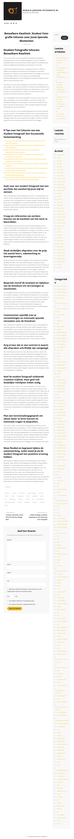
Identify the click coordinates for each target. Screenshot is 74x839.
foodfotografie (61, 391)
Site (8, 581)
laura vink (59, 574)
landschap (59, 566)
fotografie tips (60, 457)
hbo (58, 486)
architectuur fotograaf (61, 303)
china (58, 359)
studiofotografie (61, 753)
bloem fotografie (61, 341)
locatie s (28, 496)
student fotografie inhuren (10, 502)
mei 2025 (59, 199)
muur (58, 624)
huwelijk (59, 515)
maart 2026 (60, 169)
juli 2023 (59, 264)
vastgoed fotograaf (62, 779)
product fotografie (62, 702)
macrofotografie (61, 592)
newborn (59, 636)
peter (58, 670)
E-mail (9, 572)
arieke (58, 311)
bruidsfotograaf (61, 344)
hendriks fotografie (62, 489)
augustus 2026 (61, 155)
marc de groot (61, 597)
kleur (58, 551)
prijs (5, 499)
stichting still (60, 747)
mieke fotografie (61, 609)
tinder (58, 762)
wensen (6, 505)
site (58, 729)
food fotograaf (61, 386)
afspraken (14, 493)
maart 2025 (60, 205)
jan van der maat (61, 533)
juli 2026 (59, 158)
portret (59, 682)
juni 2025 (59, 196)
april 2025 (59, 202)
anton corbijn (60, 298)
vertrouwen (34, 502)
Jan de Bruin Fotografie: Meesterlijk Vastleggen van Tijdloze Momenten (62, 87)
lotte (58, 589)
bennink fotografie (62, 335)
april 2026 (59, 166)
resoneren (27, 499)
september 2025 (61, 187)
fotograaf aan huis (62, 421)
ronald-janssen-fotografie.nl (41, 10)
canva (58, 353)
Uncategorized (7, 486)
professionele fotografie (61, 720)
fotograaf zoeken (61, 439)
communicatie (22, 493)
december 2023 (61, 249)
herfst (58, 492)
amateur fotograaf (62, 286)
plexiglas (59, 676)
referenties (20, 499)
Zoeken (57, 35)
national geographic (62, 627)
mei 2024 (59, 235)
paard (58, 648)
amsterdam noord (62, 292)
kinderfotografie (61, 548)
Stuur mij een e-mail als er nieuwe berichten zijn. (22, 604)
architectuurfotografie (61, 309)
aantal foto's (7, 493)
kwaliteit (12, 496)
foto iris (59, 397)
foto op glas (60, 409)
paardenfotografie (62, 651)
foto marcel (60, 400)
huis (58, 512)
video (58, 785)
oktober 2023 (60, 255)
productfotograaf (61, 712)
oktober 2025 (60, 184)
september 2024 (61, 223)
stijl (33, 499)
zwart (58, 820)
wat (58, 800)
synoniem (59, 756)
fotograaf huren (61, 430)
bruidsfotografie (61, 347)
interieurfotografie (62, 527)
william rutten (60, 806)
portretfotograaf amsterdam (59, 692)
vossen (59, 794)
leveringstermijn (20, 496)
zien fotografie (61, 815)
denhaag (59, 371)
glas (58, 474)
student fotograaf (39, 499)
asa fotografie (60, 314)
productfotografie (61, 715)
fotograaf (59, 418)
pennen (59, 662)
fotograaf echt (60, 424)
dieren (58, 377)
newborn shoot (61, 642)
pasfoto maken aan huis (61, 659)
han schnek (60, 480)
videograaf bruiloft (62, 791)
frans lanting (60, 468)
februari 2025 (60, 208)
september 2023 (61, 258)
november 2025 (61, 181)
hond (58, 506)
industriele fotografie (62, 521)
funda (58, 471)
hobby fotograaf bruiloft (61, 500)
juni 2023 (59, 267)
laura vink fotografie (62, 577)
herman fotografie (62, 495)
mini (58, 612)
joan (58, 536)
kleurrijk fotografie (62, 554)
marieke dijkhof (61, 600)
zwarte (58, 823)
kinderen (59, 545)
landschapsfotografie (61, 571)
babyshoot (60, 320)
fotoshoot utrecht (61, 460)
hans (58, 483)
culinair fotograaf (61, 362)
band (58, 323)
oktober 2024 (60, 220)
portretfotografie (61, 696)
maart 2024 (60, 241)
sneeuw (59, 732)
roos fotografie (61, 726)
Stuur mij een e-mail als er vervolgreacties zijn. (21, 601)
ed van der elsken (61, 383)
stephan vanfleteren (62, 744)
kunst (58, 563)
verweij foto (60, 782)
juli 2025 (59, 193)
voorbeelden (42, 502)
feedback (6, 496)
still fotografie (60, 750)
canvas (58, 356)
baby (58, 317)
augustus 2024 (61, 226)
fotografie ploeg (61, 451)
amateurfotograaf (61, 289)
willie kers (59, 809)
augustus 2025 (61, 190)
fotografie (59, 442)
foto (58, 394)
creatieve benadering (31, 493)
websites (59, 803)
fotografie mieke (61, 448)
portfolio (42, 496)
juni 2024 (59, 232)
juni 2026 (59, 161)
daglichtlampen (61, 365)
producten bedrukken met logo (61, 708)
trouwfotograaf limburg (61, 770)
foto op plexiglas (61, 412)
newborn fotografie (62, 639)
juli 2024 (59, 229)
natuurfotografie (61, 633)
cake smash (60, 350)
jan (57, 530)
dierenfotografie (61, 380)
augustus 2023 (61, 261)
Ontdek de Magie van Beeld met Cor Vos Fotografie (62, 60)
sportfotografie (61, 738)
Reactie (9, 540)
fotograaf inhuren (61, 433)
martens (59, 606)
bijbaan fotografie (61, 338)
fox (57, 462)
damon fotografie (61, 368)
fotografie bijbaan (61, 445)
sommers (59, 735)
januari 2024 (60, 246)
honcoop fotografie (62, 503)
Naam (9, 564)
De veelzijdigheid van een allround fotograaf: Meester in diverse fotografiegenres (62, 72)
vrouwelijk (59, 797)
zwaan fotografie (61, 818)
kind (58, 539)
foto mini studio (61, 403)
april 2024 (59, 238)
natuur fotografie (61, 630)
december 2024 (61, 214)
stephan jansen (61, 741)
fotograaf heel (60, 427)
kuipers (59, 560)
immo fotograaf (61, 518)
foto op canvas (61, 406)
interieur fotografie (62, 524)
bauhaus (59, 329)
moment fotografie (62, 621)
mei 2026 (59, 164)
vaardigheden (27, 502)
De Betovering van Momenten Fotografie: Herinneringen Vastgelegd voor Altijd (62, 102)
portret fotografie (61, 685)
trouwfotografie (61, 773)
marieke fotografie (62, 603)
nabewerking (35, 496)
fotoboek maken (61, 415)
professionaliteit (12, 499)
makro (58, 595)
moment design (61, 618)
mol (58, 615)
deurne (59, 374)
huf (58, 509)
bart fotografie (61, 326)
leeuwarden (60, 580)
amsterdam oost (61, 295)
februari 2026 (60, 172)
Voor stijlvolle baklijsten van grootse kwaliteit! (61, 116)
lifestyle (59, 583)
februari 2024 (60, 244)
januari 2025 (60, 211)
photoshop (60, 673)
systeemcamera (61, 759)
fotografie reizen (61, 454)
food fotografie (61, 388)
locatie (58, 586)
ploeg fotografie (61, 679)
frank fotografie (61, 465)
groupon (59, 477)
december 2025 (61, 178)
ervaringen (41, 493)
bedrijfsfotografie (61, 332)
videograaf (60, 788)
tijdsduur (19, 502)
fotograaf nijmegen (62, 436)
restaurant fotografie (62, 723)
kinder (58, 542)
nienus (58, 645)
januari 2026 (60, 175)
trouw (58, 765)
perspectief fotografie (61, 667)
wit (57, 812)
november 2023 (61, 252)
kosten (58, 557)
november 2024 (61, 217)
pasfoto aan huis (61, 654)
